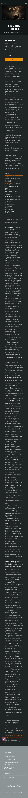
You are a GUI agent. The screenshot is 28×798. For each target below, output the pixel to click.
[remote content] (14, 59)
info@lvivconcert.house (9, 756)
